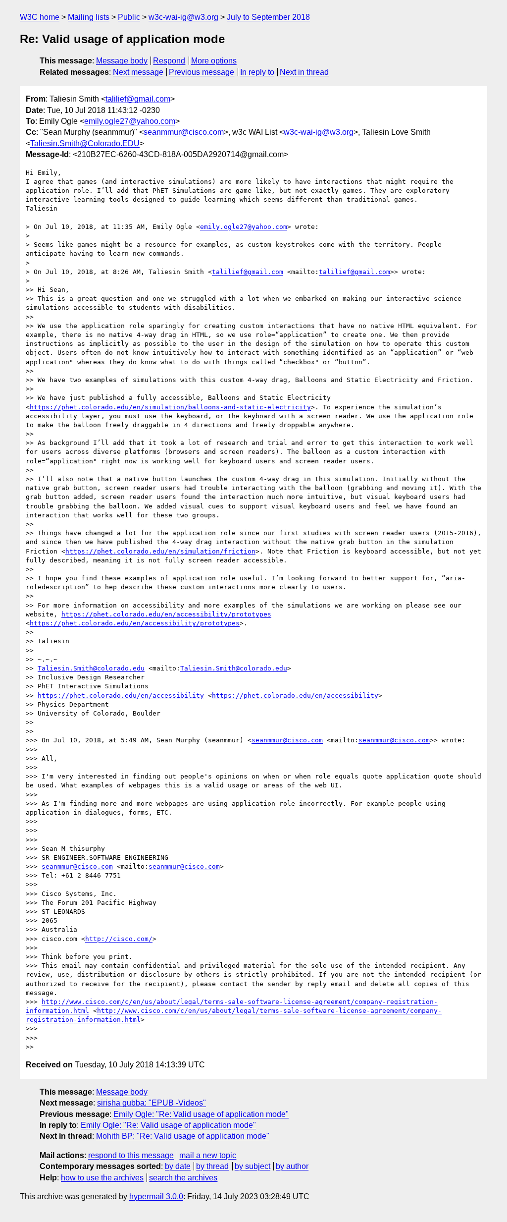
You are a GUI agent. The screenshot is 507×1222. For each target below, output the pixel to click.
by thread (212, 1166)
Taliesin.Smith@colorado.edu (91, 668)
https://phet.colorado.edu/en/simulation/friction (160, 551)
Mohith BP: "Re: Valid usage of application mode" (182, 1136)
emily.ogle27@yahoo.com (129, 121)
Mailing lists (88, 17)
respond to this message (131, 1155)
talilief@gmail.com (137, 99)
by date (178, 1166)
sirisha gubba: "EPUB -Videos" (151, 1103)
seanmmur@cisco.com (184, 132)
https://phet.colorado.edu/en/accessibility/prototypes (166, 614)
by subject (252, 1166)
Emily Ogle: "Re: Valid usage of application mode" (201, 1114)
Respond (169, 60)
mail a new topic (207, 1155)
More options (214, 60)
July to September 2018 (268, 17)
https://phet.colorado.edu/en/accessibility (121, 695)
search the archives (183, 1177)
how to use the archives (102, 1177)
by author (292, 1166)
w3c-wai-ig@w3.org (183, 17)
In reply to (257, 72)
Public (129, 17)
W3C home (39, 17)
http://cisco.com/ (118, 939)
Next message (138, 72)
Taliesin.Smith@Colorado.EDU (85, 143)
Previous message (201, 72)
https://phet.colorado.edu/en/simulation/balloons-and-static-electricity (170, 407)
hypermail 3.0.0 (156, 1196)
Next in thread (304, 72)
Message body (122, 60)
